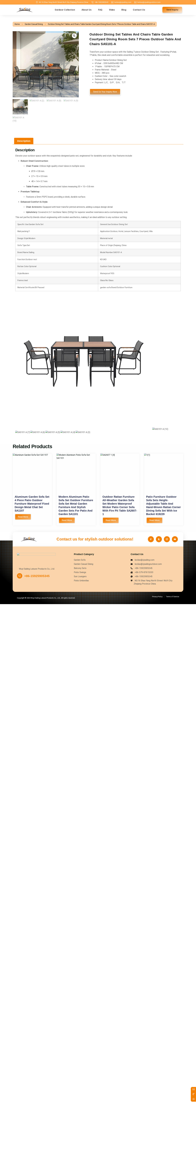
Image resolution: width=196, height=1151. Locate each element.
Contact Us (139, 10)
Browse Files (137, 645)
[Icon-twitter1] (159, 539)
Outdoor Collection (65, 10)
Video (112, 10)
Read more (23, 517)
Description (23, 141)
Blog (123, 10)
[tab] (23, 141)
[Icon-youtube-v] (175, 539)
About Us (86, 10)
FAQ (100, 10)
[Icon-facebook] (151, 539)
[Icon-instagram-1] (167, 539)
